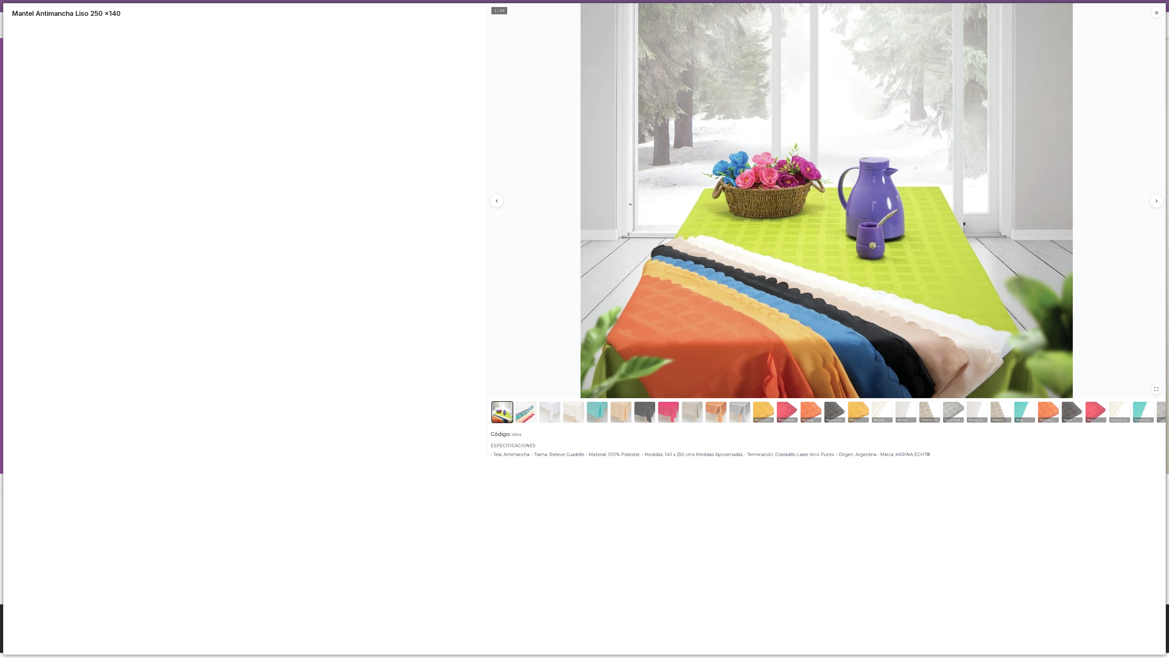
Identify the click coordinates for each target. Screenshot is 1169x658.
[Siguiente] (1156, 200)
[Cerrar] (1156, 12)
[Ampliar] (1156, 389)
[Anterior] (497, 200)
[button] (502, 412)
